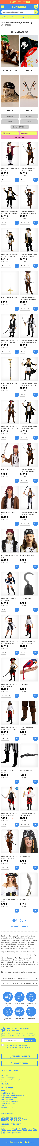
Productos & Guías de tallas (11, 1080)
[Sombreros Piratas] (29, 51)
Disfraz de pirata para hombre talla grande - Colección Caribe (27, 470)
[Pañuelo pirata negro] (29, 541)
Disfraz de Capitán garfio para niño (10, 169)
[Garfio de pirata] (29, 584)
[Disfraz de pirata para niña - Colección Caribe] (29, 283)
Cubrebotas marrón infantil (27, 728)
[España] (3, 1119)
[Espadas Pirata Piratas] (29, 91)
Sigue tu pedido (20, 1063)
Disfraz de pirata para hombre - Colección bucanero (27, 642)
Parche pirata (25, 856)
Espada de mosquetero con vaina (9, 384)
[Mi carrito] (36, 7)
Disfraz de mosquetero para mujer (9, 599)
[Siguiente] (25, 920)
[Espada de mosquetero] (10, 283)
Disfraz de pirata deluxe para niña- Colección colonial (9, 255)
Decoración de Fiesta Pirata (15, 979)
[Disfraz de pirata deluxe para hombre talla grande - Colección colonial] (29, 412)
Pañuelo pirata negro (27, 555)
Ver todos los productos (19, 926)
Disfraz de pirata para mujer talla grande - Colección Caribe (9, 857)
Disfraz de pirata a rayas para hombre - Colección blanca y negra (28, 341)
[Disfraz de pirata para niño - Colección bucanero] (29, 799)
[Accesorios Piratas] (10, 91)
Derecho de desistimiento (10, 1101)
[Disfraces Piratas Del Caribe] (10, 51)
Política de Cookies (8, 1099)
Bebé (29, 122)
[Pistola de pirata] (29, 755)
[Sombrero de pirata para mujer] (10, 885)
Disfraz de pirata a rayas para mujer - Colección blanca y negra (10, 642)
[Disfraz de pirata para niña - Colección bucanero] (10, 670)
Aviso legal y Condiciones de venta (14, 1095)
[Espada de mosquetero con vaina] (10, 369)
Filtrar (8, 133)
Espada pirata (6, 469)
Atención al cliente (20, 1056)
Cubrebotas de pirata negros (8, 771)
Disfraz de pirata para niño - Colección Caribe (28, 212)
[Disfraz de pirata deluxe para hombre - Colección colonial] (10, 197)
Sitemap (4, 1105)
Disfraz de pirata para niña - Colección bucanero (9, 685)
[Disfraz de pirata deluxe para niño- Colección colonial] (29, 240)
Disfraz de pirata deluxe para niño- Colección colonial (28, 255)
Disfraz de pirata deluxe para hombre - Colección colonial (9, 212)
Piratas (29, 70)
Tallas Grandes (19, 127)
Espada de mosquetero (9, 297)
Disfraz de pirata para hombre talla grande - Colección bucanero (9, 728)
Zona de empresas (8, 1103)
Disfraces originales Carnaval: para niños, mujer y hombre (20, 984)
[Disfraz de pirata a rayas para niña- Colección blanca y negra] (29, 498)
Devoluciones (6, 1082)
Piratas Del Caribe (10, 70)
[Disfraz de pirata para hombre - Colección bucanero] (29, 627)
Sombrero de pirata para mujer (9, 900)
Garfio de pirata (25, 598)
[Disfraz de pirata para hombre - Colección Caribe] (29, 154)
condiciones (8, 1047)
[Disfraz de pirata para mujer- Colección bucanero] (10, 799)
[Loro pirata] (29, 670)
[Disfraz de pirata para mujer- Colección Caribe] (10, 412)
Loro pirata (24, 684)
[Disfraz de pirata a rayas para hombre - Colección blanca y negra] (29, 326)
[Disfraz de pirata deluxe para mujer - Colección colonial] (29, 369)
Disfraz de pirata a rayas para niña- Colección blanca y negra (28, 513)
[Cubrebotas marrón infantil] (29, 713)
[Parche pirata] (29, 841)
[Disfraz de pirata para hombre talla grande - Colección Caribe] (29, 455)
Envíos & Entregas (8, 1078)
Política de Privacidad (9, 1097)
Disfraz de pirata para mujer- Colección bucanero (9, 814)
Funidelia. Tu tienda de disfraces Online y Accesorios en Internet (19, 7)
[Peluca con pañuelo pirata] (10, 498)
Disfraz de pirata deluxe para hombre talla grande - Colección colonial (28, 427)
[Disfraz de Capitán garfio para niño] (10, 154)
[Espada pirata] (10, 455)
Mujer (10, 116)
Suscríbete (30, 1040)
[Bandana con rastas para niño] (10, 541)
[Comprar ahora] (17, 180)
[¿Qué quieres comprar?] (2, 6)
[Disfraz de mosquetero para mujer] (10, 584)
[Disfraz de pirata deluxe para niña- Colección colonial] (10, 240)
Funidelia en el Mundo (9, 1093)
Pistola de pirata (26, 770)
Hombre (29, 116)
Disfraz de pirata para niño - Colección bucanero (27, 814)
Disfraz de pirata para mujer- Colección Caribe (9, 427)
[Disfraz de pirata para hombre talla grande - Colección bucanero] (10, 713)
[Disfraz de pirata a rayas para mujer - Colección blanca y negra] (10, 627)
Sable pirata (24, 899)
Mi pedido (5, 1076)
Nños (10, 122)
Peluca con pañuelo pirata (8, 513)
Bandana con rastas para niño (10, 556)
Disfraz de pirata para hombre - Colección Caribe (27, 169)
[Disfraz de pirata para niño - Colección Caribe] (29, 197)
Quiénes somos (7, 1107)
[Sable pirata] (29, 885)
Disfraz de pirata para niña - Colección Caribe (28, 298)
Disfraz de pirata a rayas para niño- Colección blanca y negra (10, 341)
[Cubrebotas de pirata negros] (10, 755)
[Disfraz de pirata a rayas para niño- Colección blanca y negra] (10, 326)
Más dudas (5, 1084)
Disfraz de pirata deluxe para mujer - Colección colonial (28, 384)
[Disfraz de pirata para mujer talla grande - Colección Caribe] (10, 841)
